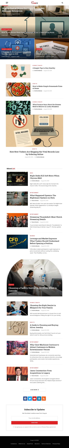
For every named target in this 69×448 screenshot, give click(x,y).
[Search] (62, 3)
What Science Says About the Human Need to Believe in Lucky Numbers (47, 106)
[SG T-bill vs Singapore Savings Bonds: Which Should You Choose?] (52, 48)
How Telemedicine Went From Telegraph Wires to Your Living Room (28, 32)
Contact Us (14, 444)
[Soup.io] (34, 2)
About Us (37, 444)
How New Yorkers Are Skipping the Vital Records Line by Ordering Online (34, 153)
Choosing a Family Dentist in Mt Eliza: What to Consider (32, 289)
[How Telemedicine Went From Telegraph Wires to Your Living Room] (34, 27)
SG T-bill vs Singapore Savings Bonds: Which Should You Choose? (50, 53)
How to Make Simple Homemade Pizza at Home (47, 87)
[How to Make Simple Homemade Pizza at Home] (18, 89)
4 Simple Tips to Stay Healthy (44, 68)
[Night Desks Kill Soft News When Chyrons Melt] (17, 179)
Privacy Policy (45, 427)
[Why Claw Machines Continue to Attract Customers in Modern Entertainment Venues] (17, 348)
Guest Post (30, 444)
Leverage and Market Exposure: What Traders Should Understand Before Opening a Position (44, 241)
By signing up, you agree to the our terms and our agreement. (35, 427)
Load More (33, 390)
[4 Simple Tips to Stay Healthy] (18, 71)
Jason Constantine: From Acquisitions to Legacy (41, 371)
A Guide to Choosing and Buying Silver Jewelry (44, 326)
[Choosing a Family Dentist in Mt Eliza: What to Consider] (34, 277)
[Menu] (7, 3)
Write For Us (22, 444)
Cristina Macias (6, 14)
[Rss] (44, 398)
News (31, 173)
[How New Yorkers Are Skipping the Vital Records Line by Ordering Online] (34, 131)
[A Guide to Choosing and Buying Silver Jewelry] (17, 328)
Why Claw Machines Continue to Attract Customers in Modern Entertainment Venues (44, 347)
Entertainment (34, 192)
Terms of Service (46, 444)
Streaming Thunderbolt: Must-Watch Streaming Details (46, 218)
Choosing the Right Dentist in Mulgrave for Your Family (43, 306)
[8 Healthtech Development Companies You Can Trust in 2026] (17, 48)
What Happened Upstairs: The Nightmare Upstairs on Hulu (43, 196)
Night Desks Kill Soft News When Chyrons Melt (44, 177)
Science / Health (6, 29)
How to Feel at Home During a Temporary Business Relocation (23, 9)
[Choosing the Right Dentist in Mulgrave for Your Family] (17, 308)
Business (39, 49)
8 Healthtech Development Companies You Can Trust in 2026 (16, 53)
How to (35, 83)
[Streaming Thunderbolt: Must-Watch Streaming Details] (17, 220)
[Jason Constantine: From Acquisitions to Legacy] (17, 374)
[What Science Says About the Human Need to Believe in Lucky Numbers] (18, 108)
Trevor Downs (35, 200)
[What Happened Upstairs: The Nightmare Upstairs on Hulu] (17, 199)
